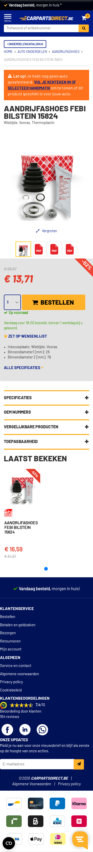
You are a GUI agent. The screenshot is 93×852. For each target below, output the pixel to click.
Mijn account (10, 649)
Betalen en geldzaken (17, 625)
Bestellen (56, 303)
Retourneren (10, 641)
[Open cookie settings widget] (9, 843)
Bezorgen (8, 633)
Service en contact (15, 666)
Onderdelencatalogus (25, 44)
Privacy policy (11, 682)
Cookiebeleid (11, 690)
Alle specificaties (22, 368)
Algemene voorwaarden (19, 674)
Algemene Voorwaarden (31, 784)
